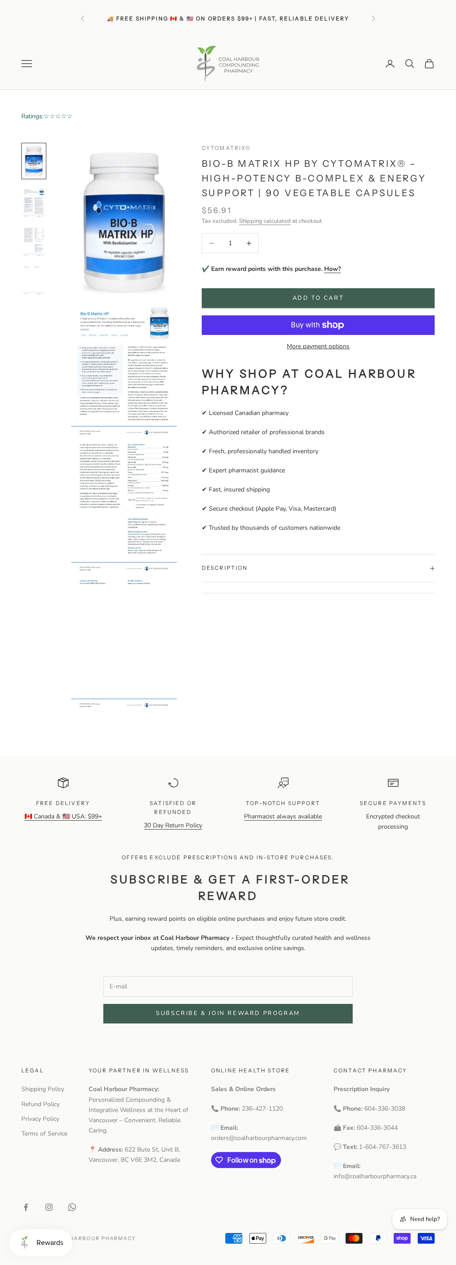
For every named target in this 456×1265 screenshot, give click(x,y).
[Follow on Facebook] (25, 1207)
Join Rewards (247, 23)
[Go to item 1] (33, 161)
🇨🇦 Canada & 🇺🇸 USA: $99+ (63, 816)
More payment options (318, 346)
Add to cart (318, 298)
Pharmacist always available (283, 816)
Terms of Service (44, 1133)
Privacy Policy (40, 1119)
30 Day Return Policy (173, 825)
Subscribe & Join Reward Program (228, 1013)
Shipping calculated (265, 221)
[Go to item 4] (33, 280)
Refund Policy (40, 1104)
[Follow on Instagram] (49, 1207)
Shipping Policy (42, 1089)
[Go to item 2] (33, 202)
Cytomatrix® (226, 148)
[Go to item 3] (33, 241)
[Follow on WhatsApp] (72, 1207)
